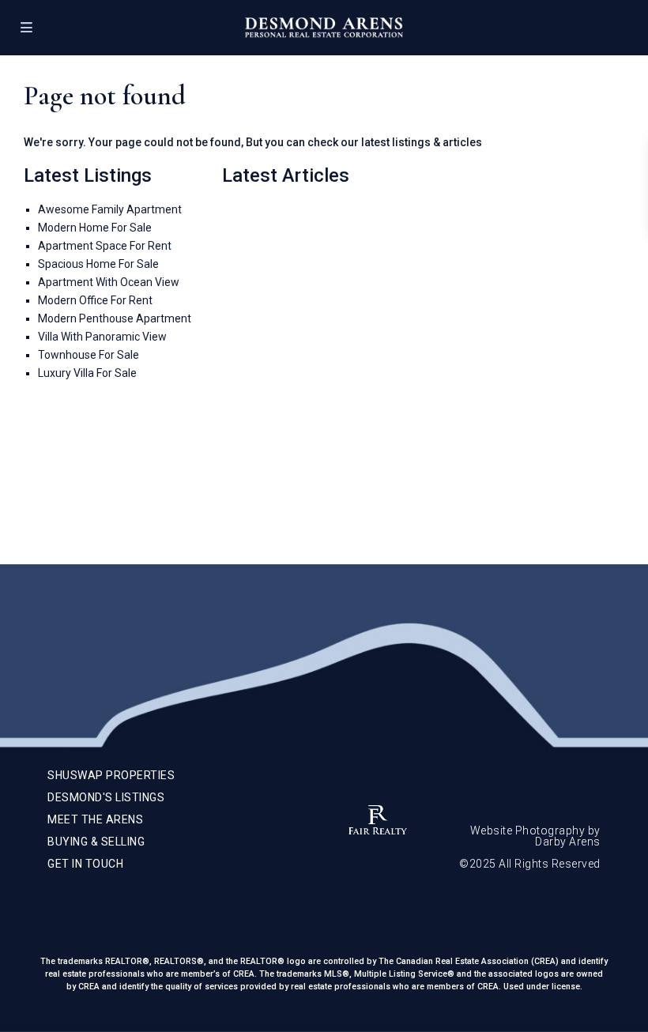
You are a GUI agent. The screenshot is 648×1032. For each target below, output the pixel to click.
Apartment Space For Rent (104, 245)
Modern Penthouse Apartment (114, 318)
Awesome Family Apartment (110, 209)
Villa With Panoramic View (102, 336)
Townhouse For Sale (88, 354)
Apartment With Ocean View (108, 282)
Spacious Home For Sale (98, 264)
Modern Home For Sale (95, 227)
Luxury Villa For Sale (87, 373)
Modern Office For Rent (95, 300)
